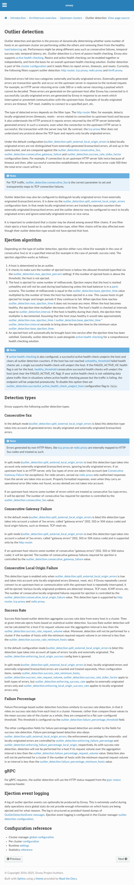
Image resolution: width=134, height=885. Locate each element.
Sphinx (21, 878)
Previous (15, 859)
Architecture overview (43, 18)
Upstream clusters (71, 18)
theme (39, 878)
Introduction (18, 18)
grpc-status (114, 780)
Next (121, 859)
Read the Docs (68, 878)
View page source (118, 18)
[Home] (6, 17)
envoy (69, 5)
